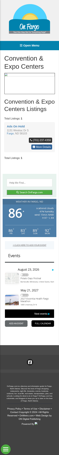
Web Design (42, 415)
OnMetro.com (27, 415)
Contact (14, 412)
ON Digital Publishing (29, 419)
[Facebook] (30, 362)
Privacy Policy (14, 408)
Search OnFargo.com (31, 192)
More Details (43, 147)
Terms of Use (30, 408)
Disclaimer (44, 408)
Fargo (10, 133)
